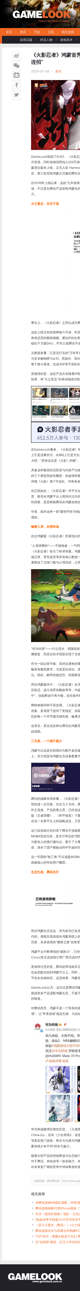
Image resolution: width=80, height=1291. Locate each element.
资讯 (23, 32)
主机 (51, 32)
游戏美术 (66, 40)
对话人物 (46, 40)
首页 (9, 32)
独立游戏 (68, 32)
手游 (37, 32)
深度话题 (26, 40)
